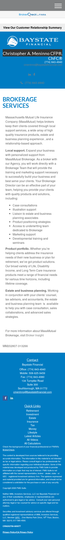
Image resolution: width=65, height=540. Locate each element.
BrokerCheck (8, 449)
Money (32, 429)
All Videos (32, 439)
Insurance (32, 421)
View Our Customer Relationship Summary (32, 27)
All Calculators (32, 443)
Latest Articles (33, 436)
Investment (32, 414)
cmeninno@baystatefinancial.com (43, 64)
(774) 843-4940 (34, 83)
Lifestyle (32, 432)
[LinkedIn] (29, 74)
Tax (33, 425)
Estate (32, 418)
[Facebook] (34, 74)
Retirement (32, 410)
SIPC (17, 517)
